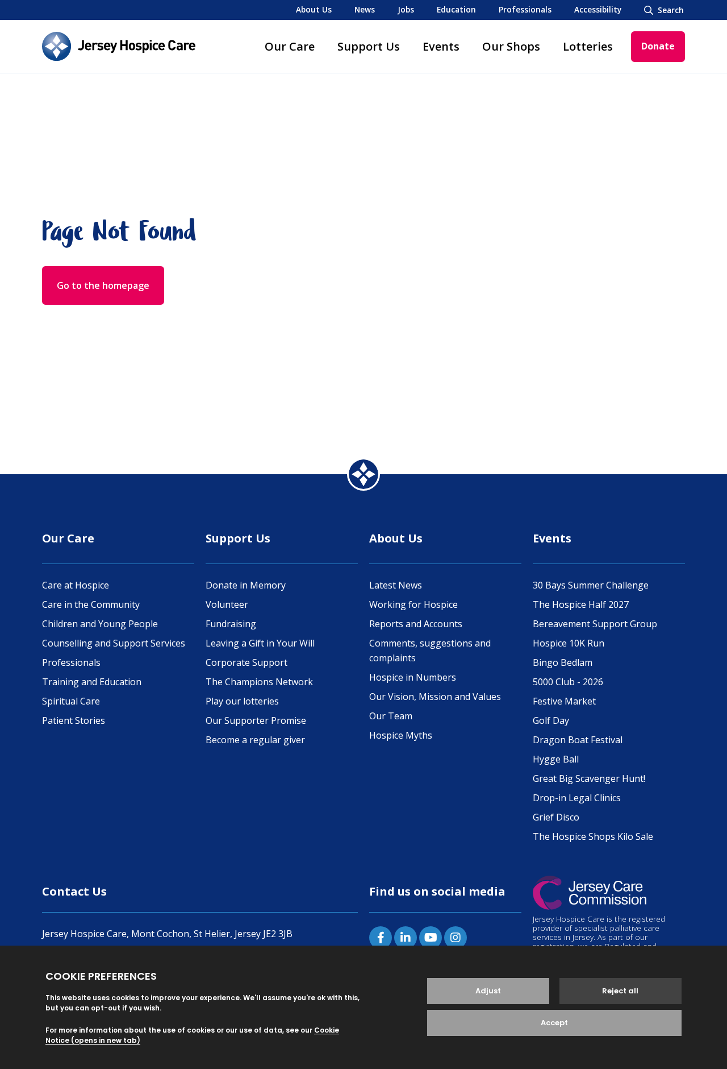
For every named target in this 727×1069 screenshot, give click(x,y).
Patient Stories (73, 720)
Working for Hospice (413, 604)
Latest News (395, 585)
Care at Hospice (75, 585)
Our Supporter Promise (256, 720)
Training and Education (91, 682)
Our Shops (511, 46)
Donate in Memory (246, 585)
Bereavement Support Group (595, 624)
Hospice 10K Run (568, 643)
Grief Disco (556, 817)
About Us (314, 9)
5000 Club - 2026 (568, 682)
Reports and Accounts (415, 624)
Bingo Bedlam (562, 662)
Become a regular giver (255, 740)
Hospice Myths (400, 735)
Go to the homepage (103, 285)
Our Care (290, 46)
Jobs (406, 9)
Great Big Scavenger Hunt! (589, 778)
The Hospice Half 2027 (581, 604)
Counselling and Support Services (113, 643)
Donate (658, 46)
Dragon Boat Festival (577, 740)
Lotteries (588, 46)
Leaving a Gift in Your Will (260, 643)
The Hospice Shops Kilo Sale (593, 836)
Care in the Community (91, 604)
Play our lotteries (242, 701)
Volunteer (227, 604)
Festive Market (564, 701)
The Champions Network (259, 682)
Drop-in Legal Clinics (577, 798)
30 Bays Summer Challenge (591, 585)
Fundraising (231, 624)
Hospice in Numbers (412, 677)
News (364, 9)
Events (441, 46)
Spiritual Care (71, 701)
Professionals (525, 9)
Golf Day (551, 720)
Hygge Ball (556, 759)
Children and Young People (100, 624)
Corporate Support (246, 662)
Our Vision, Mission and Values (435, 696)
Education (456, 9)
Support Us (368, 46)
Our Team (390, 716)
